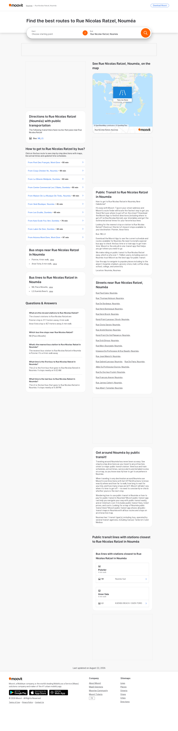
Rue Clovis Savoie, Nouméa (108, 325)
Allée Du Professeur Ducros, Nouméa (112, 367)
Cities (123, 698)
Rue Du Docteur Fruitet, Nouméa (110, 372)
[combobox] (56, 34)
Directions (125, 702)
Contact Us (39, 702)
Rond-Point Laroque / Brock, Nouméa (112, 319)
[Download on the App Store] (38, 692)
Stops (123, 694)
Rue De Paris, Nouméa (134, 362)
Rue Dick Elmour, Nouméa (107, 340)
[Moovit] (16, 5)
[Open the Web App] (58, 692)
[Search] (145, 33)
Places (123, 687)
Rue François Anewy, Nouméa (109, 377)
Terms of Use (14, 702)
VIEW (52, 259)
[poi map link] (122, 103)
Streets (123, 690)
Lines (122, 683)
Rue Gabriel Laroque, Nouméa (109, 362)
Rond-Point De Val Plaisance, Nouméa (113, 335)
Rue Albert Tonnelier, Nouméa (109, 388)
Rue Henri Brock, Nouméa (107, 314)
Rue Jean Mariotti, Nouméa (108, 356)
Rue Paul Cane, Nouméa (106, 293)
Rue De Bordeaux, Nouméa (108, 303)
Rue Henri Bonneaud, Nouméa (109, 309)
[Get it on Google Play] (18, 692)
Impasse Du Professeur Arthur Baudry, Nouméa (117, 351)
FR (92, 698)
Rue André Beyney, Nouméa (108, 330)
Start (33, 31)
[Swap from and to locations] (85, 32)
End (91, 31)
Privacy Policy (27, 702)
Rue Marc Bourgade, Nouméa (109, 346)
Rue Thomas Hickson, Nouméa (110, 298)
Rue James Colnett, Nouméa (109, 383)
